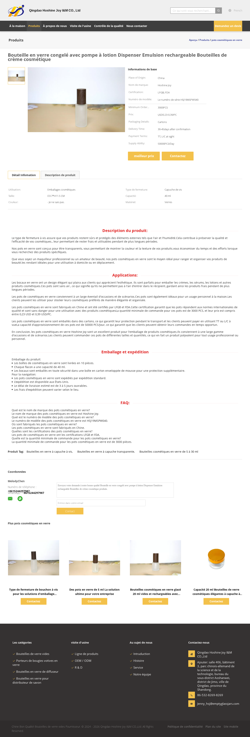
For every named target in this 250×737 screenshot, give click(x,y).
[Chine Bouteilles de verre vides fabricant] (16, 10)
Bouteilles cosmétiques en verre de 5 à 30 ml (168, 451)
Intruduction (141, 654)
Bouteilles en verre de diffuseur (37, 671)
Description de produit (60, 175)
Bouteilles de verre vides (32, 654)
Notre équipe (142, 674)
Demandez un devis (228, 26)
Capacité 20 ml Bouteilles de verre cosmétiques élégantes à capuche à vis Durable (216, 594)
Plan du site (213, 726)
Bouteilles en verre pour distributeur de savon (30, 680)
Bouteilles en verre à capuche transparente (105, 451)
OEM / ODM (83, 661)
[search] (218, 10)
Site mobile (231, 726)
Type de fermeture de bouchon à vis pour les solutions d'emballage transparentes (33, 594)
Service (138, 667)
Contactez (178, 156)
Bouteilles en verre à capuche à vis (49, 451)
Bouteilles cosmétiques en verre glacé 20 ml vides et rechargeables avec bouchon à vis (155, 594)
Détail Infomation (24, 175)
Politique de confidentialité (185, 726)
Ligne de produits (86, 654)
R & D (78, 667)
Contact (70, 511)
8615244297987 (34, 493)
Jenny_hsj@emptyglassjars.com (209, 704)
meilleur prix (144, 156)
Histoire (138, 661)
